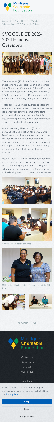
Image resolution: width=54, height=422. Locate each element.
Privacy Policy (27, 362)
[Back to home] (18, 7)
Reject (27, 409)
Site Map (27, 381)
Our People (27, 371)
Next (33, 323)
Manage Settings (27, 416)
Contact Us (27, 357)
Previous (23, 323)
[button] (50, 7)
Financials (27, 367)
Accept (27, 401)
